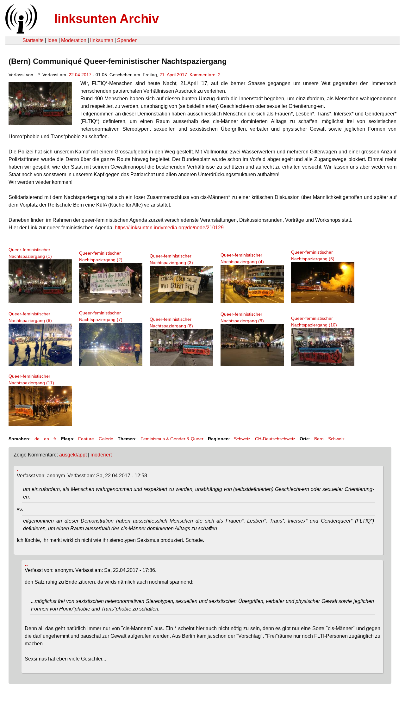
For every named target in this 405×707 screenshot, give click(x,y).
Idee (52, 40)
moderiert (101, 454)
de (37, 438)
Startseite (33, 40)
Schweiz (242, 438)
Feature (86, 438)
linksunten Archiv (106, 19)
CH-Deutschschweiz (275, 438)
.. (26, 564)
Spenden (127, 40)
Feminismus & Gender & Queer (171, 438)
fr (54, 438)
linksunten (101, 40)
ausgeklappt (73, 454)
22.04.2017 (80, 74)
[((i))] (20, 31)
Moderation (73, 40)
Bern (319, 438)
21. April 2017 (173, 74)
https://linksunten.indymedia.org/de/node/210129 (169, 227)
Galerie (106, 438)
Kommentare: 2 (205, 74)
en (46, 438)
